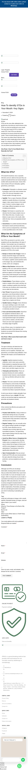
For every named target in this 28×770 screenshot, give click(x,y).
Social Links (6, 725)
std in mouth (22, 498)
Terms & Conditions (7, 703)
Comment (4, 527)
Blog (6, 100)
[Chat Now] (19, 766)
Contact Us (4, 706)
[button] (25, 738)
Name (3, 545)
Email (3, 553)
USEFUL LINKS (6, 695)
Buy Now (14, 74)
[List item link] (14, 679)
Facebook (4, 730)
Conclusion (6, 167)
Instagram (4, 728)
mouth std (4, 498)
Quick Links (5, 710)
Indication (4, 716)
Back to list (4, 510)
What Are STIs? (7, 158)
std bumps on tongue (13, 498)
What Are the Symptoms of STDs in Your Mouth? (13, 160)
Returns (4, 701)
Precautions (6, 165)
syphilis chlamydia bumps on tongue (11, 500)
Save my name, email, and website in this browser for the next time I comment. (12, 570)
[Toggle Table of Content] (23, 155)
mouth (16, 395)
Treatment (5, 163)
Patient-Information (6, 721)
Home (2, 100)
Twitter (3, 733)
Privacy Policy (5, 698)
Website (3, 560)
